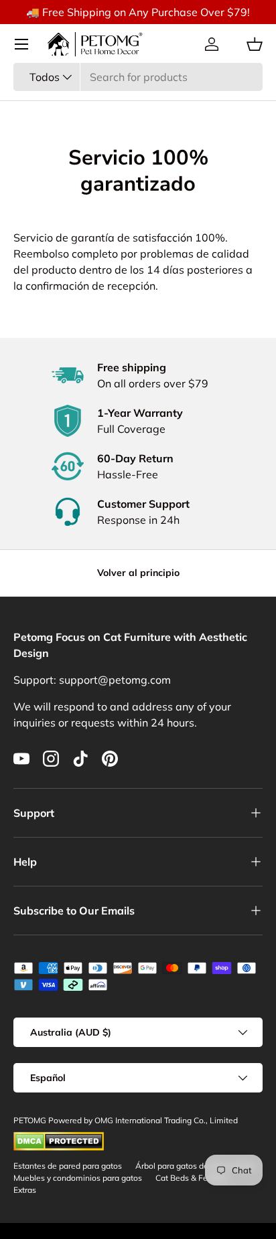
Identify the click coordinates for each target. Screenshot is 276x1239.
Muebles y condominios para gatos (77, 1178)
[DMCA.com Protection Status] (58, 1138)
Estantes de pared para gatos (67, 1166)
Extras (24, 1190)
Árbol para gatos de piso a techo (195, 1166)
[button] (254, 44)
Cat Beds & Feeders (191, 1178)
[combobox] (138, 77)
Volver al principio (138, 573)
